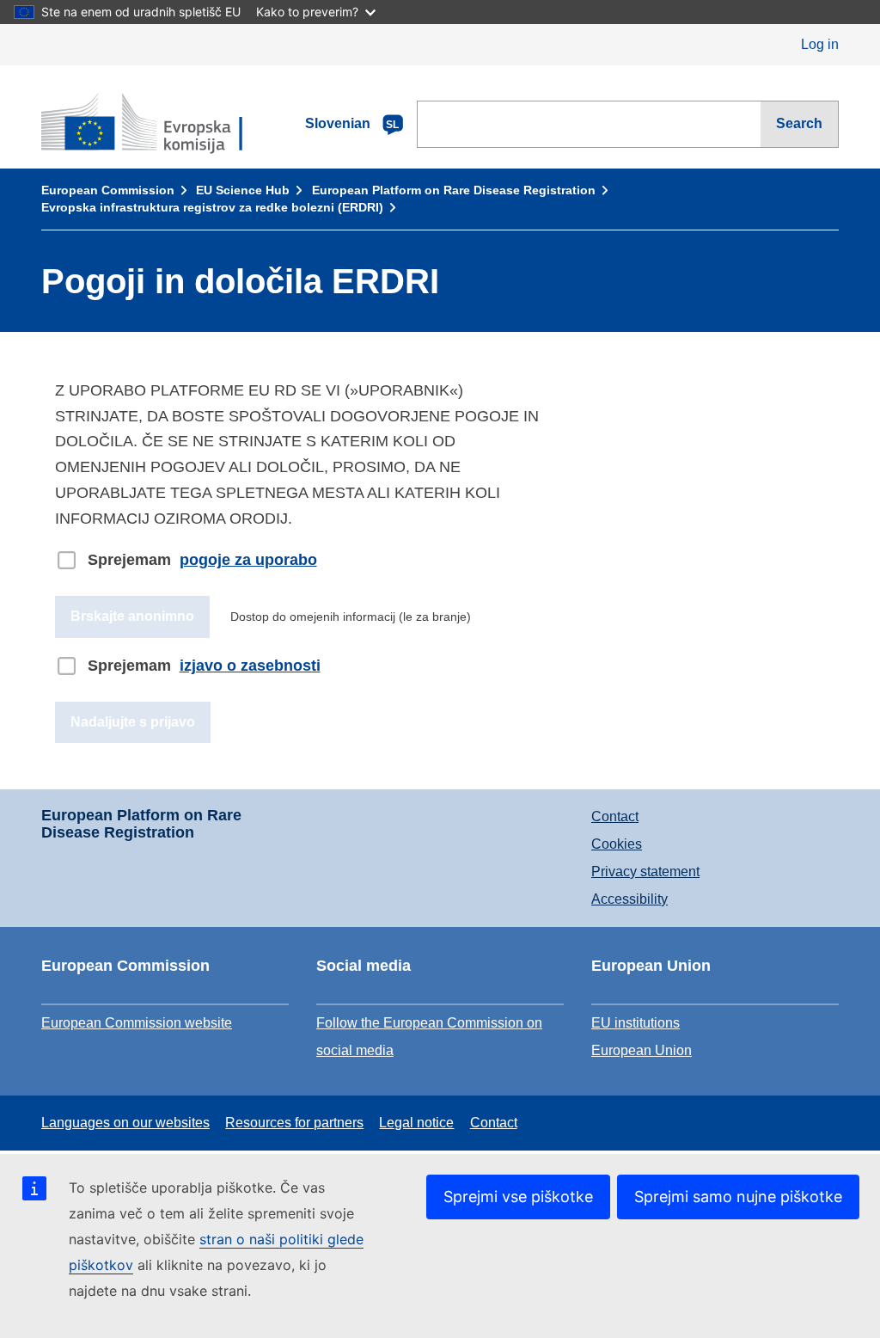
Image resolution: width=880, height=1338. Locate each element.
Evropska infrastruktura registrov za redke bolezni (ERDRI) (212, 207)
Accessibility (629, 899)
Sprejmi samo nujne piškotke (738, 1197)
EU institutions (635, 1023)
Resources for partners (294, 1122)
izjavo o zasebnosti (250, 665)
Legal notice (416, 1122)
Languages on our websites (125, 1122)
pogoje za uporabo (248, 559)
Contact (615, 816)
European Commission (107, 190)
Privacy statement (645, 871)
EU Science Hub (243, 190)
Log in (820, 44)
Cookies (616, 844)
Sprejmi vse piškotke (518, 1197)
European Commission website (136, 1023)
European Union (641, 1050)
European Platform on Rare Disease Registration (454, 190)
